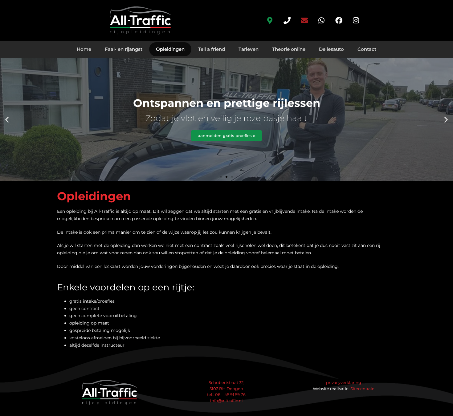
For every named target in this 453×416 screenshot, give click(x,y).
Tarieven (249, 49)
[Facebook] (339, 20)
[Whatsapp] (321, 20)
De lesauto (331, 49)
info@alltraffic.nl (226, 400)
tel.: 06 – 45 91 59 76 (226, 394)
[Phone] (287, 20)
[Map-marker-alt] (270, 20)
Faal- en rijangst (123, 49)
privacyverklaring (343, 382)
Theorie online (288, 49)
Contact (366, 49)
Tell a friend (211, 49)
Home (84, 49)
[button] (7, 119)
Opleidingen (170, 49)
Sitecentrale (362, 388)
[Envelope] (304, 20)
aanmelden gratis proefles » (226, 135)
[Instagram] (356, 20)
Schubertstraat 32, (226, 382)
